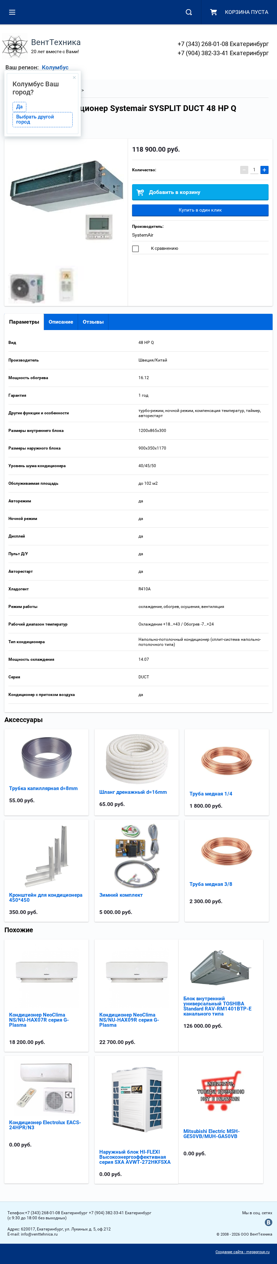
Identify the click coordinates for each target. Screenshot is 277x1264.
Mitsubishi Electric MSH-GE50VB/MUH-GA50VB (211, 1133)
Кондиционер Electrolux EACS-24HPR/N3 (45, 1125)
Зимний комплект (121, 895)
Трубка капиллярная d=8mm (43, 788)
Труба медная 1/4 (211, 794)
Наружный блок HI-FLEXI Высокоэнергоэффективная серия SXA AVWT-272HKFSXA (135, 1157)
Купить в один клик (200, 210)
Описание (61, 322)
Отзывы (93, 322)
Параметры (24, 322)
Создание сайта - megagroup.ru (243, 1252)
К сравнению (164, 248)
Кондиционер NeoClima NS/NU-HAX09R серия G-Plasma (129, 1020)
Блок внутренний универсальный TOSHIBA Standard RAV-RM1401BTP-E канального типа (217, 1006)
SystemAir (142, 235)
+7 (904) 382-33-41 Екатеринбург (223, 53)
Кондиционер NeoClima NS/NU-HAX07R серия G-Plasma (39, 1020)
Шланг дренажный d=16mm (133, 792)
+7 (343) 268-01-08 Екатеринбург (223, 43)
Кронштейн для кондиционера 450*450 (45, 897)
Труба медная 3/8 (211, 884)
